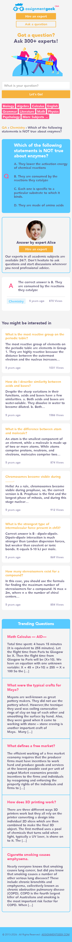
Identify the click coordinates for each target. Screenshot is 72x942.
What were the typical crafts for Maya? (34, 687)
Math (41, 111)
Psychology (11, 117)
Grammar (10, 111)
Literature (27, 111)
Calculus (38, 106)
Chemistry (17, 127)
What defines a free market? (31, 746)
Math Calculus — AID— (26, 636)
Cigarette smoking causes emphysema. (28, 857)
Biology (8, 106)
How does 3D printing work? (31, 802)
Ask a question (36, 24)
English (52, 106)
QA (4, 127)
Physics (53, 111)
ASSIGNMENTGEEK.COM (56, 934)
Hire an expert (36, 16)
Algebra (23, 106)
